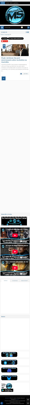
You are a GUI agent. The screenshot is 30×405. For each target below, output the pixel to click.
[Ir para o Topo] (28, 399)
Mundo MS (7, 398)
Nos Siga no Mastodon (6, 1)
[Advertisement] (15, 146)
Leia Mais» (26, 73)
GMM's (17, 399)
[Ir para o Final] (28, 403)
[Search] (28, 27)
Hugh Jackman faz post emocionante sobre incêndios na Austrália (14, 60)
